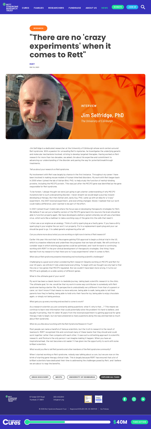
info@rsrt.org (58, 399)
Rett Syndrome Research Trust (56, 409)
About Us (91, 7)
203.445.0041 (58, 397)
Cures (25, 7)
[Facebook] (124, 399)
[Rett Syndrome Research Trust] (10, 7)
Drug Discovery (40, 377)
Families (39, 7)
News (104, 7)
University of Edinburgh (82, 377)
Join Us (132, 7)
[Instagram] (134, 399)
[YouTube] (143, 399)
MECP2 (59, 377)
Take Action (139, 422)
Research (38, 28)
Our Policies (104, 409)
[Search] (143, 7)
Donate (118, 7)
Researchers (56, 7)
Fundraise (75, 7)
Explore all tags (110, 377)
